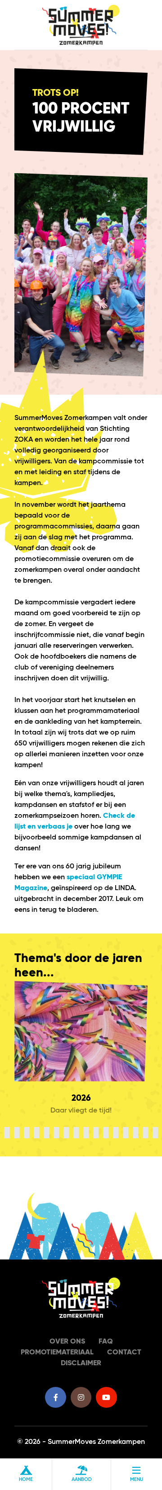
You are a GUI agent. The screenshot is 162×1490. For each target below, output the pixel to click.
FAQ (106, 1341)
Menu (136, 1479)
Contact (124, 1352)
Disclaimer (81, 1363)
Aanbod (82, 1479)
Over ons (67, 1341)
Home (26, 1479)
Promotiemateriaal (57, 1352)
